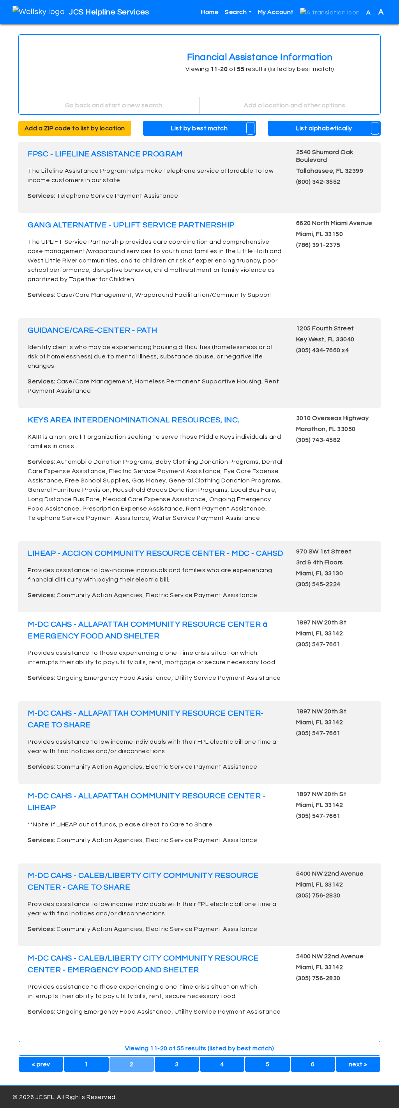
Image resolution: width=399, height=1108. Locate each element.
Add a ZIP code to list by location (75, 128)
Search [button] (236, 12)
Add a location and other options (294, 105)
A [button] (375, 12)
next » (358, 1064)
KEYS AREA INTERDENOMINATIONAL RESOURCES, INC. (134, 420)
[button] (330, 12)
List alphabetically (324, 128)
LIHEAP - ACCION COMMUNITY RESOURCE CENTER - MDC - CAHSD (155, 553)
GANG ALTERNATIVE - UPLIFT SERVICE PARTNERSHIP (131, 225)
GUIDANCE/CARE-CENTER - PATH (92, 330)
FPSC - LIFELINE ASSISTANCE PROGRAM (105, 154)
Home (210, 12)
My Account (276, 12)
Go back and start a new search (113, 105)
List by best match (199, 128)
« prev (41, 1064)
